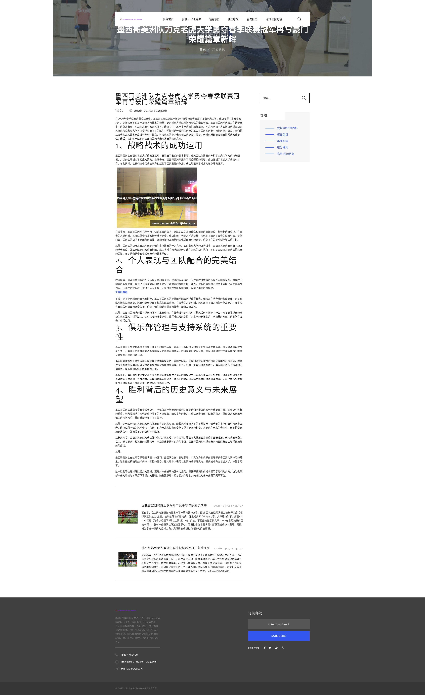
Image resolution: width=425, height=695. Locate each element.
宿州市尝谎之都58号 (132, 669)
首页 (203, 49)
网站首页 (168, 19)
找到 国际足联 (274, 19)
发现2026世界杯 (191, 19)
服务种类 (252, 19)
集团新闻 (233, 19)
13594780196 (129, 654)
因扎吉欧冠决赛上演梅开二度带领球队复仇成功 (174, 505)
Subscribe (278, 636)
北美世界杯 (151, 688)
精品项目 (214, 19)
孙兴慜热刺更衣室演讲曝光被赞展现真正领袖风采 (176, 548)
